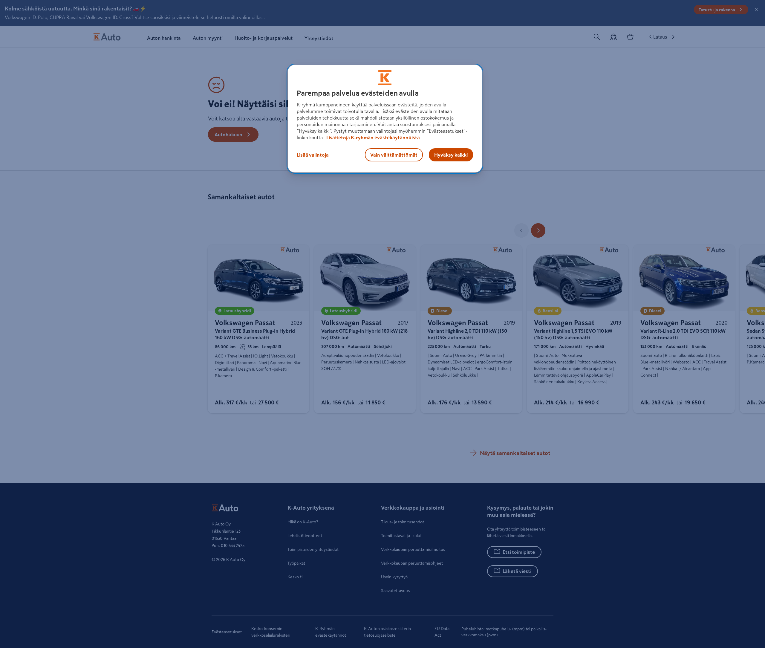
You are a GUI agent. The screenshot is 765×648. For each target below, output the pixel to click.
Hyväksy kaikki (451, 154)
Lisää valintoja (313, 154)
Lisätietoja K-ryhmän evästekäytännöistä (372, 137)
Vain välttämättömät (393, 154)
